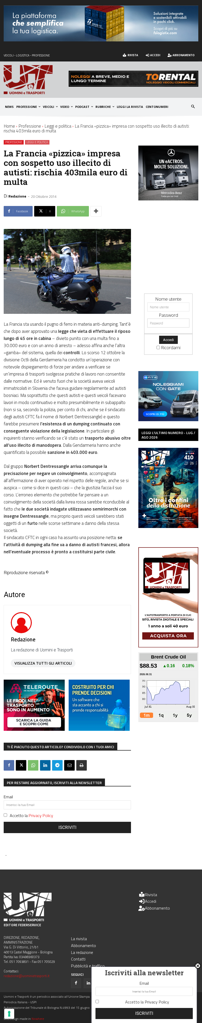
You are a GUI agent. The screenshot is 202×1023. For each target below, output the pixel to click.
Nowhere (38, 1018)
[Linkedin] (45, 765)
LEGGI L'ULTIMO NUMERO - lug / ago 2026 (168, 435)
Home (9, 126)
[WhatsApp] (33, 765)
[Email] (69, 765)
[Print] (81, 765)
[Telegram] (57, 765)
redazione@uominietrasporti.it (26, 975)
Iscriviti (67, 827)
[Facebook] (9, 765)
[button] (193, 107)
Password (168, 315)
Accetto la (31, 815)
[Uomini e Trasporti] (36, 79)
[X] (21, 765)
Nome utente (168, 299)
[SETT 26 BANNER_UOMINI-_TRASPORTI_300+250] (99, 729)
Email (8, 797)
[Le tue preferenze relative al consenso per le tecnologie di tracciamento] (9, 1014)
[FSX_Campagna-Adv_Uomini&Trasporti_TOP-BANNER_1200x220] (101, 40)
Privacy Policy (41, 815)
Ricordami (170, 347)
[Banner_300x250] (168, 419)
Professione (29, 126)
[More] (96, 211)
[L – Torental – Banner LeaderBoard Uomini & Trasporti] (133, 85)
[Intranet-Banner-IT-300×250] (34, 729)
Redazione (17, 196)
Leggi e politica (57, 126)
